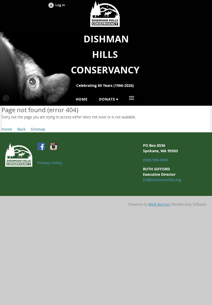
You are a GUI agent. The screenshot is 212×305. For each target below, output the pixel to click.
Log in (60, 5)
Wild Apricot (159, 204)
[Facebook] (41, 147)
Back (21, 129)
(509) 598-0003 (155, 159)
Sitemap (38, 129)
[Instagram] (53, 147)
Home (7, 129)
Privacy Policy (49, 162)
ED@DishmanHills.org (162, 179)
